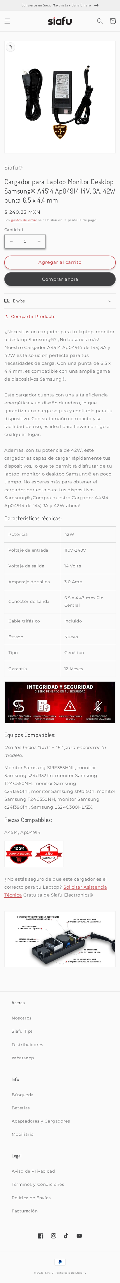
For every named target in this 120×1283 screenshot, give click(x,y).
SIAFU (49, 1272)
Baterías (21, 1108)
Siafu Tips (22, 1031)
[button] (7, 21)
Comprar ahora (60, 279)
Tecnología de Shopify (71, 1272)
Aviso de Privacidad (33, 1171)
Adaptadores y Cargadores (41, 1121)
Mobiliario (23, 1134)
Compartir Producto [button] (33, 316)
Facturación (25, 1211)
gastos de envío (24, 220)
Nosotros (22, 1018)
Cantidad (13, 229)
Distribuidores (27, 1044)
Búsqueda (22, 1094)
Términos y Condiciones (38, 1184)
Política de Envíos (31, 1197)
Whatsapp (23, 1057)
